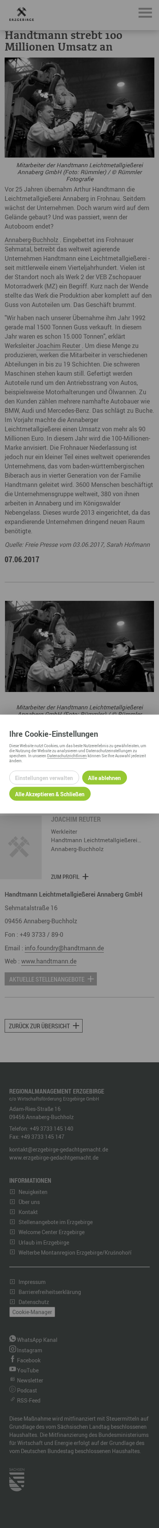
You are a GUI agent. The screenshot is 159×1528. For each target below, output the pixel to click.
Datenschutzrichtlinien (67, 755)
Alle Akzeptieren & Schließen (50, 793)
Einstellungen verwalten (44, 777)
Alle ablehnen (104, 777)
